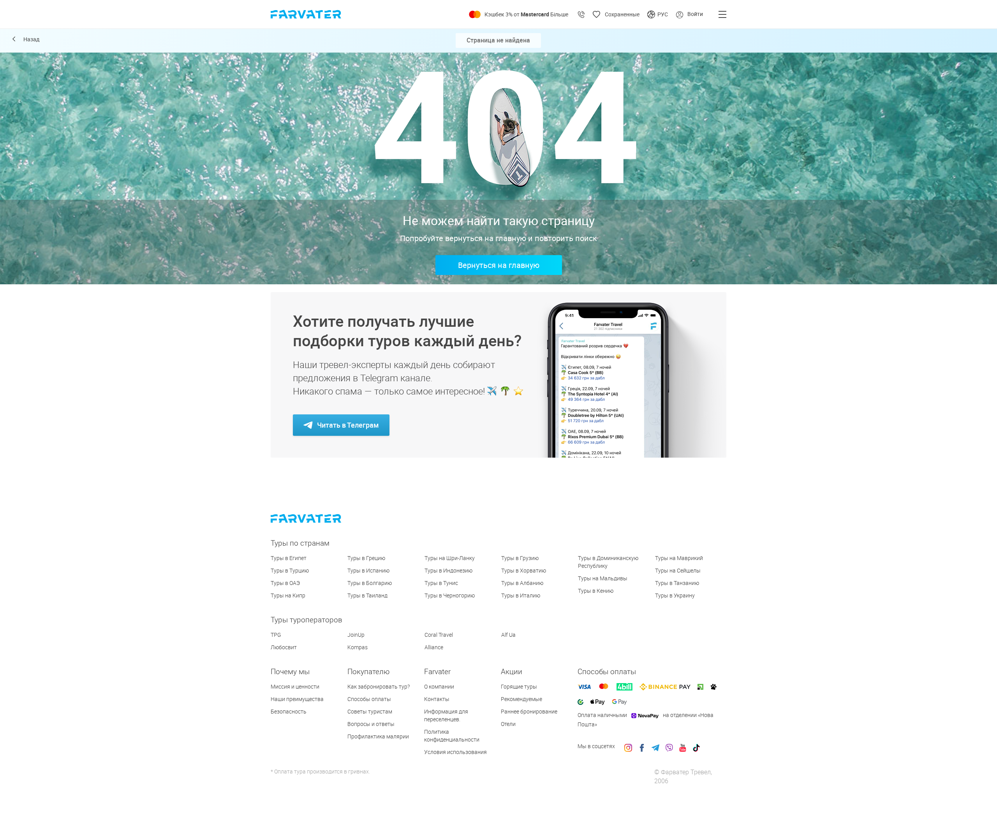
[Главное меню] (722, 14)
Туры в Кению (595, 590)
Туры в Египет (288, 558)
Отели (508, 724)
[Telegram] (655, 746)
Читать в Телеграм (348, 425)
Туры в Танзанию (677, 583)
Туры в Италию (520, 595)
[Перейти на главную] (313, 519)
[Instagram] (628, 746)
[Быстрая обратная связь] (581, 14)
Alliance (434, 647)
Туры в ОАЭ (285, 583)
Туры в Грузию (520, 558)
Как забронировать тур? (378, 686)
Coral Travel (439, 634)
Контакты (436, 699)
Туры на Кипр (288, 595)
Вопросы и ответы (371, 724)
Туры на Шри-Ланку (450, 558)
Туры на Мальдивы (602, 578)
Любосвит (284, 647)
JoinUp (356, 634)
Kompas (357, 647)
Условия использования (455, 752)
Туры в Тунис (441, 583)
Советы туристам (369, 711)
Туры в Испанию (368, 570)
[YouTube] (683, 746)
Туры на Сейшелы (678, 570)
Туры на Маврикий (679, 558)
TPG (276, 634)
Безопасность (288, 711)
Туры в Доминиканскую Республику (608, 561)
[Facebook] (642, 746)
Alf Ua (508, 634)
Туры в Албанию (522, 583)
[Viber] (669, 746)
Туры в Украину (675, 595)
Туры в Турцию (290, 570)
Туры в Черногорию (450, 595)
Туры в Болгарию (369, 583)
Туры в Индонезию (448, 570)
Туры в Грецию (366, 558)
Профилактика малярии (378, 736)
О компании (439, 686)
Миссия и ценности (295, 686)
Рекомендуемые (521, 699)
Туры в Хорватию (523, 570)
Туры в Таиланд (367, 595)
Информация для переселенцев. (446, 715)
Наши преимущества (297, 699)
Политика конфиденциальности (451, 735)
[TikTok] (696, 746)
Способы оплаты (369, 699)
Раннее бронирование (529, 711)
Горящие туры (519, 686)
